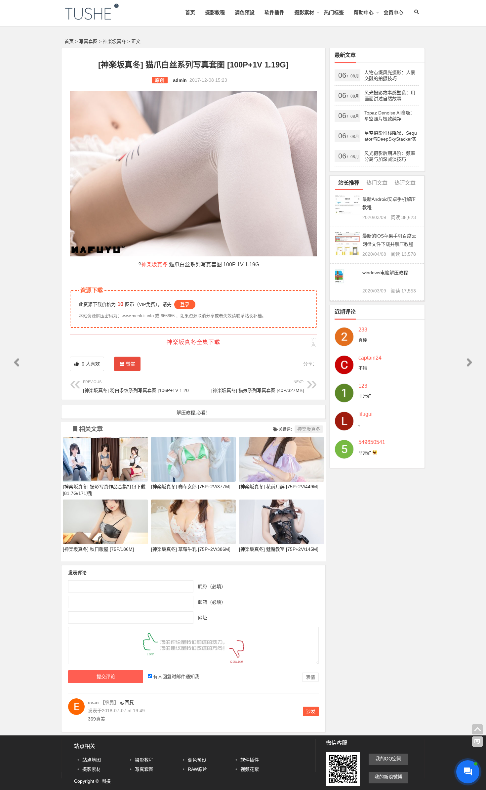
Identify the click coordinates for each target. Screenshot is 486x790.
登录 (184, 304)
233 (362, 329)
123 (362, 386)
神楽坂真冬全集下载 (193, 342)
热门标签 (334, 12)
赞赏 (130, 364)
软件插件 (274, 12)
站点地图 (91, 760)
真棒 (362, 339)
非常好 (364, 396)
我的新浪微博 (388, 776)
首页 (190, 12)
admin (180, 80)
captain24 (370, 358)
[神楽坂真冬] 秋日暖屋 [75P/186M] (98, 549)
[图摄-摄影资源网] (100, 17)
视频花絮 (249, 769)
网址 (202, 617)
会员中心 (393, 12)
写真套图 (88, 41)
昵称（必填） (212, 586)
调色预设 (245, 12)
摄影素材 (304, 12)
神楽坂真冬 (114, 41)
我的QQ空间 (388, 758)
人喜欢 (90, 364)
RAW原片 (197, 769)
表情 (310, 677)
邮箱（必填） (212, 601)
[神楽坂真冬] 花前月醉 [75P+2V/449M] (278, 486)
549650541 (371, 442)
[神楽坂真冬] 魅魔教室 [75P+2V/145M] (278, 549)
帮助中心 (364, 12)
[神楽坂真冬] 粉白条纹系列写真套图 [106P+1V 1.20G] (138, 386)
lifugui (365, 414)
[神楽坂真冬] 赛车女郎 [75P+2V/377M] (190, 486)
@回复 (126, 702)
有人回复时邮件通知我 (176, 676)
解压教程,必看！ (193, 412)
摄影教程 (215, 12)
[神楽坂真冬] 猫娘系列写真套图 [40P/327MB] (257, 386)
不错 (362, 368)
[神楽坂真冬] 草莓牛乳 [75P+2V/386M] (190, 549)
